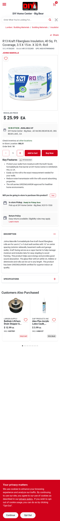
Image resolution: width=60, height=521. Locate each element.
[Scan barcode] (56, 19)
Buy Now (49, 153)
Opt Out (28, 515)
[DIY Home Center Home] (30, 6)
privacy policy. (26, 499)
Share (56, 35)
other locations (25, 141)
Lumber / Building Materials (17, 27)
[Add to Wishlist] (5, 58)
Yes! (52, 195)
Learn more (14, 222)
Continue (10, 515)
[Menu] (4, 4)
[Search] (50, 19)
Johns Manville (11, 53)
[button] (30, 234)
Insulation (54, 27)
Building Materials (40, 27)
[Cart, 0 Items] (54, 4)
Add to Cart (33, 153)
